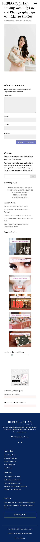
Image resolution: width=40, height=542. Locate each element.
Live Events (8, 468)
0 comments (27, 20)
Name (6, 116)
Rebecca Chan (10, 20)
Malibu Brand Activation (12, 480)
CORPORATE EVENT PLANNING (20, 187)
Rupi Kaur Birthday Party (12, 483)
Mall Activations (9, 464)
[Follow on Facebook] (18, 442)
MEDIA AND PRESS (20, 195)
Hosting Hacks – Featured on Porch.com (17, 215)
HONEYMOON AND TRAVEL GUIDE (20, 190)
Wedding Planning (10, 458)
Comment (8, 95)
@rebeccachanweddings (12, 394)
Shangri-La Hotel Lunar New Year (15, 486)
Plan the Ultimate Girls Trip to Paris (16, 206)
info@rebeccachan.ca (21, 437)
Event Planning (9, 455)
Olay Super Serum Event (12, 476)
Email (6, 125)
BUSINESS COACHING (20, 197)
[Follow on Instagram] (21, 442)
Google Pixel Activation (12, 489)
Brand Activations (10, 461)
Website (7, 133)
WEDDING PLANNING (20, 192)
